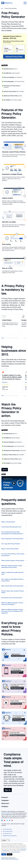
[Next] (25, 338)
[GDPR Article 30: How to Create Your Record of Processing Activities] (14, 654)
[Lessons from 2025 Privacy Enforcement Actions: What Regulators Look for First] (14, 733)
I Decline (9, 854)
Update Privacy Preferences (10, 835)
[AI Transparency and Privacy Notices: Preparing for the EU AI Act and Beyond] (14, 718)
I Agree (3, 854)
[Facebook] (9, 820)
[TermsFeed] (6, 3)
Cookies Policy (23, 849)
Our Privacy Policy (7, 829)
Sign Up (5, 469)
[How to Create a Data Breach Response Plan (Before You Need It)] (14, 702)
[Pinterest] (12, 820)
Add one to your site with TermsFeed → (10, 859)
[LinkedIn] (2, 820)
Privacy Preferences (15, 851)
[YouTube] (4, 820)
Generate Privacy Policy (14, 56)
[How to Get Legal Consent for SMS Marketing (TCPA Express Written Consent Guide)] (14, 670)
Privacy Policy (6, 850)
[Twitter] (7, 820)
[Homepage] (2, 8)
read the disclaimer (6, 813)
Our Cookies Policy (7, 831)
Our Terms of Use (7, 833)
